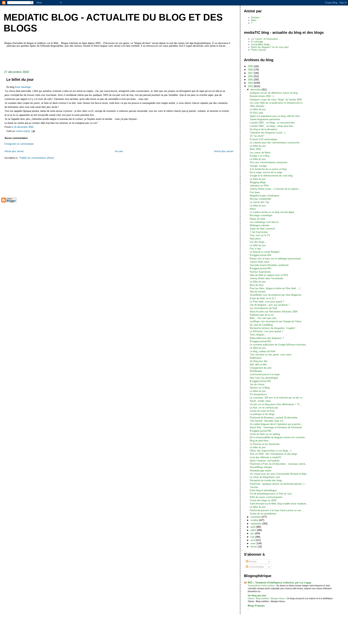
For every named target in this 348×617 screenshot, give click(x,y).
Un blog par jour (257, 595)
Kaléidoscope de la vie (262, 314)
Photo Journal (258, 49)
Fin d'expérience (258, 394)
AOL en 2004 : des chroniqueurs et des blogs (273, 454)
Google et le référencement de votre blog (271, 175)
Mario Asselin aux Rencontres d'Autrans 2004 (273, 311)
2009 (251, 66)
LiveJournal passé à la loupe (265, 374)
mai (252, 536)
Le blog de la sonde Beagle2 (264, 252)
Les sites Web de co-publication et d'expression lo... (277, 102)
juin (252, 533)
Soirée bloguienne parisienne (265, 119)
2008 (251, 69)
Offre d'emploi (257, 106)
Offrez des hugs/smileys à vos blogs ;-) (270, 450)
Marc (253, 20)
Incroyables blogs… (261, 44)
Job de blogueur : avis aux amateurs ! (269, 305)
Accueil (119, 151)
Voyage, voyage (258, 165)
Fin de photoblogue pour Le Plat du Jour (271, 493)
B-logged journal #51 (260, 381)
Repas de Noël (257, 218)
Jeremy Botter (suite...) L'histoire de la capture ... (275, 189)
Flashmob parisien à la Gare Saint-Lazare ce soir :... (277, 510)
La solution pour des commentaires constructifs (275, 142)
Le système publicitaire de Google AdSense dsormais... (279, 344)
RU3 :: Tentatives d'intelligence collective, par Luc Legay (279, 582)
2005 (251, 79)
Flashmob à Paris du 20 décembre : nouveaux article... (278, 464)
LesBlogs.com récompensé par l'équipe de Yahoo (275, 321)
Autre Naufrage (23, 87)
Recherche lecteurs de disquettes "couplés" (273, 328)
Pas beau (255, 192)
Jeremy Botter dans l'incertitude (266, 278)
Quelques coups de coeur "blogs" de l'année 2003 (276, 99)
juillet (253, 530)
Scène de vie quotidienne (263, 513)
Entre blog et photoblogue (263, 490)
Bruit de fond (256, 285)
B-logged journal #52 (260, 341)
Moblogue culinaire (259, 225)
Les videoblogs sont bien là (264, 222)
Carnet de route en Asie (262, 411)
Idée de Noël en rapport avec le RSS (269, 275)
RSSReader (256, 371)
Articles (252, 561)
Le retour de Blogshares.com (265, 477)
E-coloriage (257, 41)
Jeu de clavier (257, 384)
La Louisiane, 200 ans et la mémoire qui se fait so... (277, 397)
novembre (256, 517)
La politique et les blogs (262, 414)
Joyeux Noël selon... (260, 261)
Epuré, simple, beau (260, 401)
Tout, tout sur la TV (260, 235)
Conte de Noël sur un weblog (265, 434)
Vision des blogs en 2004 (263, 500)
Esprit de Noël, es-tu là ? (263, 298)
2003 (251, 86)
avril (253, 540)
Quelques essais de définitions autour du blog (274, 92)
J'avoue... (255, 487)
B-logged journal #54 (260, 255)
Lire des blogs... (258, 242)
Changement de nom (261, 367)
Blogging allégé (258, 182)
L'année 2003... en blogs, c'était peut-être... (272, 126)
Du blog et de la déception (263, 129)
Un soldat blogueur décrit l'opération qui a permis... (276, 424)
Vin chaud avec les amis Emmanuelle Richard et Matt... (279, 474)
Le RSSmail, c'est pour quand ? (266, 331)
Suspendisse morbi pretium (261, 585)
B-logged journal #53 (260, 268)
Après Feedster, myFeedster (265, 460)
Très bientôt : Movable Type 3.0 (266, 421)
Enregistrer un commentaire (19, 143)
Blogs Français (256, 605)
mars (253, 543)
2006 (251, 76)
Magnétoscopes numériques (264, 195)
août (253, 527)
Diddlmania (255, 358)
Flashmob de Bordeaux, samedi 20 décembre (273, 417)
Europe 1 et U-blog (259, 155)
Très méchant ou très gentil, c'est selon (270, 354)
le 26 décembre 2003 (22, 127)
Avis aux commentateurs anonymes (269, 162)
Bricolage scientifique (261, 215)
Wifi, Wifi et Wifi (258, 364)
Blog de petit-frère (259, 440)
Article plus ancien (223, 151)
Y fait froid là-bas (259, 232)
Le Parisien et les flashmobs (265, 444)
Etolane (255, 17)
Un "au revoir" (257, 136)
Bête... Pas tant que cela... (264, 318)
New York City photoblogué (264, 377)
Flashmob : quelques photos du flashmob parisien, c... (278, 483)
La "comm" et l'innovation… (265, 39)
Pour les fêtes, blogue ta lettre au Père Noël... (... (276, 288)
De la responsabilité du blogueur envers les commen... (278, 437)
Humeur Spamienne (260, 271)
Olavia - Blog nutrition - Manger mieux (266, 598)
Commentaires (256, 566)
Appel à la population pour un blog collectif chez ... (276, 116)
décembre (256, 89)
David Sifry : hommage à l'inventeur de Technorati (276, 427)
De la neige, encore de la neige (266, 172)
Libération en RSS (259, 185)
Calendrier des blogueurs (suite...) (267, 132)
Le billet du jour (258, 109)
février (254, 546)
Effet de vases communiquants (266, 497)
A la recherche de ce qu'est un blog (268, 169)
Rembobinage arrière (260, 470)
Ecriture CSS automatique (263, 139)
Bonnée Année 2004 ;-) (262, 96)
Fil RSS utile (256, 112)
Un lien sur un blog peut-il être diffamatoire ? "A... (276, 404)
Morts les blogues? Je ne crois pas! (270, 47)
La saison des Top (259, 202)
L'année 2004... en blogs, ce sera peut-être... (273, 122)
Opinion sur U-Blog (260, 387)
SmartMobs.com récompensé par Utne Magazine (275, 295)
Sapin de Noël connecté (262, 228)
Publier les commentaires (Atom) (37, 157)
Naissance (255, 238)
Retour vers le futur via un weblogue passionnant (275, 258)
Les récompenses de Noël (263, 308)
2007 (251, 73)
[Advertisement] (67, 58)
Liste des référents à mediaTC (265, 457)
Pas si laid (255, 248)
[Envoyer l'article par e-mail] (32, 131)
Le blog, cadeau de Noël (262, 351)
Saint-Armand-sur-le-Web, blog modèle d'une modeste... (279, 503)
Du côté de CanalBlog (261, 324)
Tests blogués (257, 334)
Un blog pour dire (259, 361)
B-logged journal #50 (260, 430)
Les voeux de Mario (260, 152)
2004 (251, 83)
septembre (256, 523)
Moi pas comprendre (260, 198)
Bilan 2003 (255, 149)
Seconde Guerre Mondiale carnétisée (269, 265)
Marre (253, 208)
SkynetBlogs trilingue (261, 467)
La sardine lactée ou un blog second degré (272, 212)
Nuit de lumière (258, 291)
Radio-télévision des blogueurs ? (267, 338)
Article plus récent (14, 151)
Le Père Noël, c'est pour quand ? (267, 301)
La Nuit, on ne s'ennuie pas (264, 407)
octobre (254, 520)
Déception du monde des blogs (266, 480)
